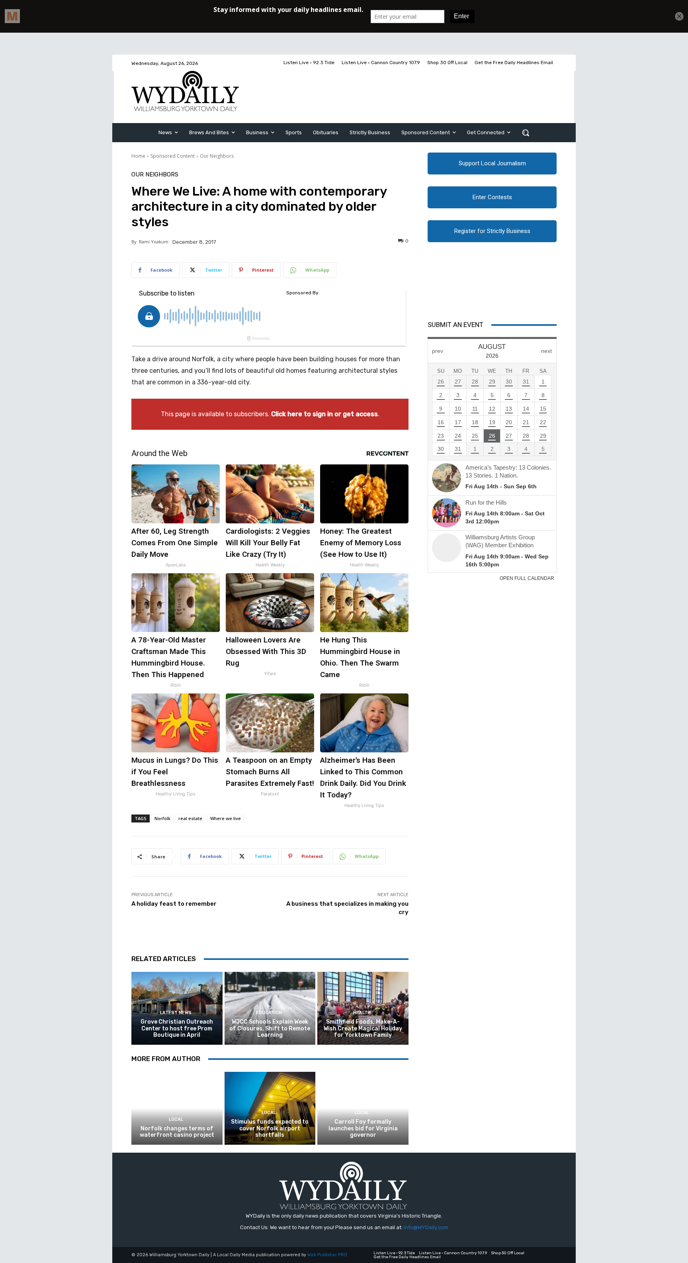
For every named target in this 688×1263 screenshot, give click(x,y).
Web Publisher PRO (327, 1254)
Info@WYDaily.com (426, 1227)
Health (362, 1012)
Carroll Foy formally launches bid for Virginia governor (363, 1128)
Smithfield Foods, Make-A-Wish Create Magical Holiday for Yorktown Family (363, 1028)
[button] (525, 132)
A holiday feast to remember (174, 903)
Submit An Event (455, 325)
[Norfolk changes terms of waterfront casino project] (177, 1108)
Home (138, 156)
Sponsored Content (172, 156)
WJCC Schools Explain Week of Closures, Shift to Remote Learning (269, 1028)
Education (269, 1012)
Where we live (225, 818)
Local (176, 1119)
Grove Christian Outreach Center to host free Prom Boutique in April (177, 1028)
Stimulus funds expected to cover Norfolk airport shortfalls (270, 1128)
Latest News (176, 1012)
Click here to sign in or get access (324, 414)
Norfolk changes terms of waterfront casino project (177, 1132)
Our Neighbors (217, 156)
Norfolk (162, 818)
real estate (190, 818)
